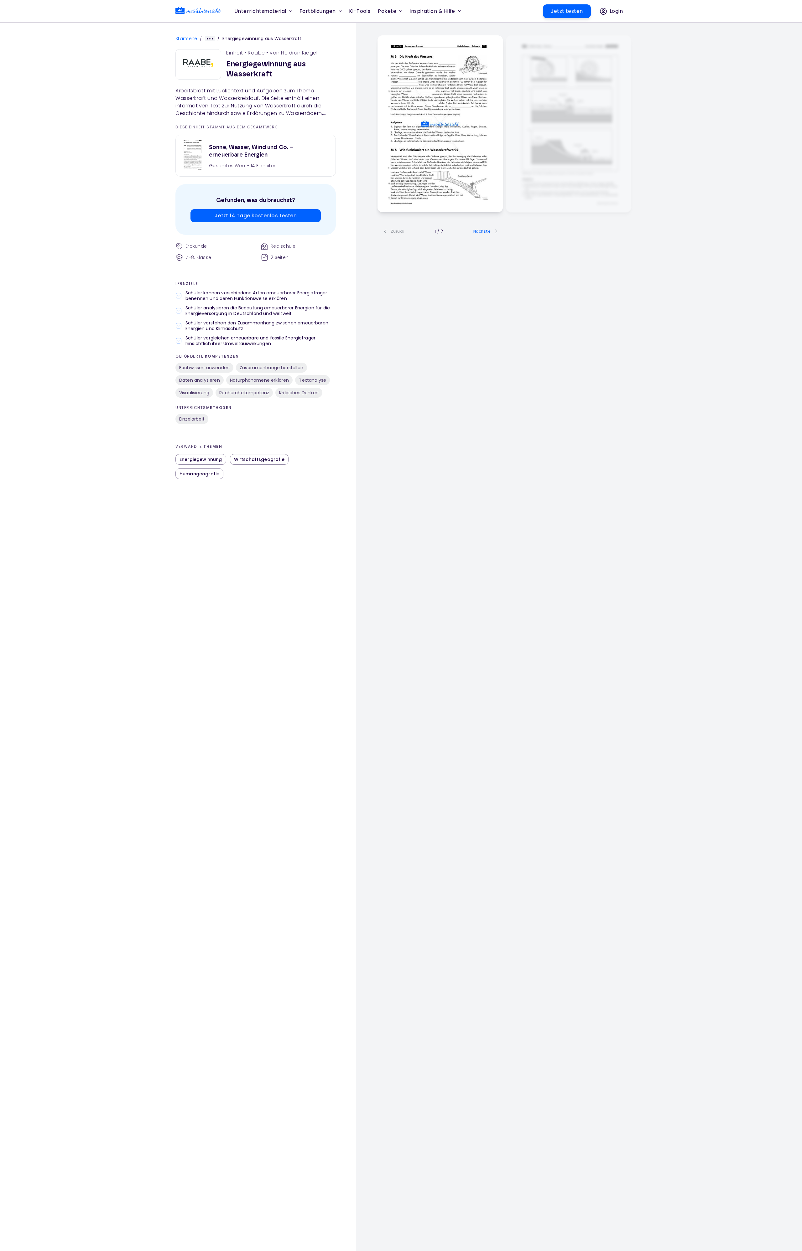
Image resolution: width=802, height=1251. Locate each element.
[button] (359, 11)
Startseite (186, 38)
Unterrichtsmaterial (260, 11)
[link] (198, 11)
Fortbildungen (317, 11)
